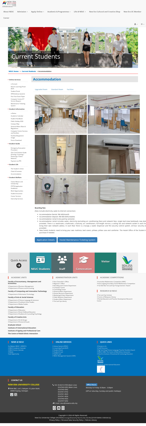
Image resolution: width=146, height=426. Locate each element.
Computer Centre (59, 288)
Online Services (15, 80)
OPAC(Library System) (18, 94)
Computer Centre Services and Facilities (19, 132)
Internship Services (17, 199)
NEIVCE (23, 346)
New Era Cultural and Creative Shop (104, 11)
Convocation (84, 269)
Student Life (13, 164)
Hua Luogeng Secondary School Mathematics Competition (116, 284)
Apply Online (37, 11)
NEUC (18, 346)
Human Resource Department (63, 293)
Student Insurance (16, 194)
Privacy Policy (54, 420)
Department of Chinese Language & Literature (24, 300)
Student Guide (14, 144)
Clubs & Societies (16, 171)
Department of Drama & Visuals (19, 322)
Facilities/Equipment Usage (17, 137)
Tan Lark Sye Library (60, 301)
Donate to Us (102, 346)
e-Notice (13, 113)
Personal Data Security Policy (72, 420)
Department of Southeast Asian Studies (21, 302)
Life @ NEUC (79, 11)
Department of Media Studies (18, 304)
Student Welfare (15, 177)
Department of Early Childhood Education (22, 312)
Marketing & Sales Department (63, 295)
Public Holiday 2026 (17, 121)
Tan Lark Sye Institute (105, 295)
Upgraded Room (41, 89)
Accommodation (16, 174)
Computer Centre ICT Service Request (17, 100)
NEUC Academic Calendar (17, 348)
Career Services (16, 196)
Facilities (70, 89)
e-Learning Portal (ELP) (60, 348)
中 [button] (142, 24)
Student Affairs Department (62, 299)
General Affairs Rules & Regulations (18, 127)
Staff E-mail (57, 354)
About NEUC (8, 11)
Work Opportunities (17, 191)
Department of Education (17, 310)
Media (11, 352)
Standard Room (57, 89)
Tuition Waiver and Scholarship (17, 183)
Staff (62, 269)
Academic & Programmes (58, 11)
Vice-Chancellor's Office (61, 282)
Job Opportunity (14, 354)
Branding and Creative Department (64, 286)
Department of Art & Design (18, 320)
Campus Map (15, 124)
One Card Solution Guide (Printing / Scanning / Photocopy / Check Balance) (18, 155)
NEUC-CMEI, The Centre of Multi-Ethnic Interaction (114, 352)
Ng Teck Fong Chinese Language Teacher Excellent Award (116, 350)
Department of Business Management (21, 286)
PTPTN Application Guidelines (16, 187)
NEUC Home (14, 71)
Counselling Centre (59, 289)
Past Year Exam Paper (18, 96)
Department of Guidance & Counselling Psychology (25, 314)
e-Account (14, 84)
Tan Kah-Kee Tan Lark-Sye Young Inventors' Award (114, 286)
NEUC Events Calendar (16, 350)
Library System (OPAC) (60, 346)
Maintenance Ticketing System (18, 105)
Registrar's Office (59, 284)
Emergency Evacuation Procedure (18, 149)
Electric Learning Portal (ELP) (18, 88)
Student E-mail (58, 352)
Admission (22, 11)
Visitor (105, 261)
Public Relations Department (62, 297)
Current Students (29, 71)
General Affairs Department (62, 291)
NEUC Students (40, 269)
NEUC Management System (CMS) (64, 356)
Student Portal (15, 91)
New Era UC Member (132, 11)
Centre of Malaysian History (107, 297)
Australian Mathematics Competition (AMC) (112, 282)
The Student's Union (17, 169)
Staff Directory (102, 348)
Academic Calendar (17, 116)
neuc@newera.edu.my (68, 403)
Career (6, 18)
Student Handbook (17, 119)
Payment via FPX (16, 161)
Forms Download (16, 140)
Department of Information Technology (21, 294)
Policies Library (91, 420)
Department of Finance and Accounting (21, 288)
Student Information (17, 109)
